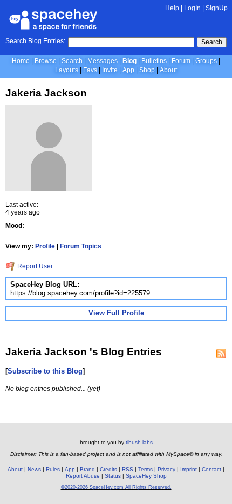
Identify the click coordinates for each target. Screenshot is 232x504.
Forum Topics (80, 246)
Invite (110, 70)
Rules (53, 469)
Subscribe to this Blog (45, 371)
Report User (34, 266)
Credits (108, 469)
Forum (181, 61)
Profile (45, 246)
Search (211, 42)
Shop (147, 70)
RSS (127, 469)
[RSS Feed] (221, 353)
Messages (102, 61)
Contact (211, 469)
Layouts (66, 70)
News (34, 469)
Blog (129, 61)
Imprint (188, 469)
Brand (87, 469)
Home (21, 61)
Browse (46, 61)
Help (172, 8)
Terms (145, 469)
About (168, 70)
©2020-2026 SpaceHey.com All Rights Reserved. (116, 487)
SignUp (217, 8)
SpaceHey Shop (146, 476)
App (128, 70)
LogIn (192, 8)
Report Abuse (83, 476)
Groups (206, 61)
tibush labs (139, 442)
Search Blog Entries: (35, 41)
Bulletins (154, 61)
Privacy (166, 469)
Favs (90, 70)
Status (113, 476)
